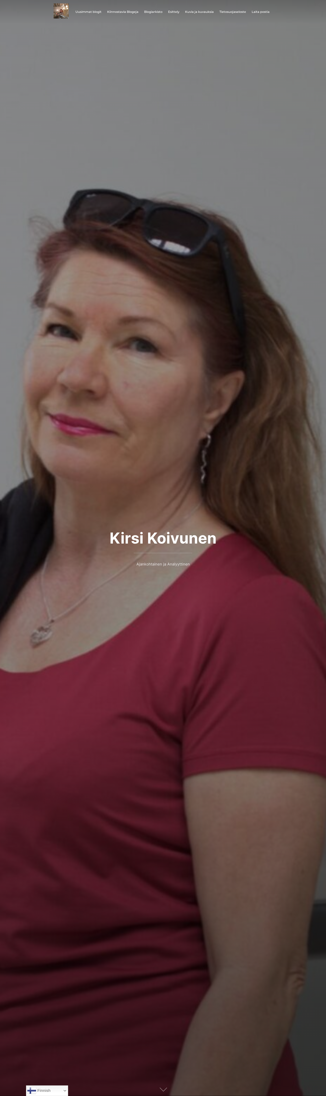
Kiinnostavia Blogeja (122, 12)
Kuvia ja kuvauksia (199, 12)
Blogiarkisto (153, 12)
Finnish (43, 1090)
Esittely (173, 12)
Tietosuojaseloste (232, 12)
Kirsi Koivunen (163, 538)
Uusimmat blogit (88, 12)
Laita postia (261, 12)
